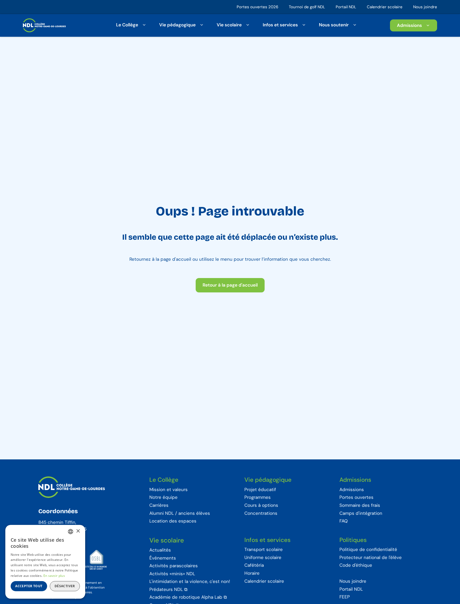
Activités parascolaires (173, 566)
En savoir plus (54, 575)
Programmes (257, 497)
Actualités (160, 550)
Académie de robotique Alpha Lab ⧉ (188, 597)
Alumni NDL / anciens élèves (179, 513)
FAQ (343, 521)
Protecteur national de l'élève (370, 557)
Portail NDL (346, 7)
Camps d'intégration (360, 513)
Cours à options (261, 505)
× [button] (78, 531)
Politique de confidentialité (368, 549)
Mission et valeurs (168, 489)
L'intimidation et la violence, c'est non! (189, 581)
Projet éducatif (260, 489)
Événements (162, 558)
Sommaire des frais (359, 505)
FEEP (344, 597)
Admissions (409, 25)
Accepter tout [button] (28, 586)
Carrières (159, 505)
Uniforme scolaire (262, 557)
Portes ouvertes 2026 (257, 7)
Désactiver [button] (65, 586)
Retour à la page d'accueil (230, 285)
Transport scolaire (263, 549)
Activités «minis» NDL (172, 574)
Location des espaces (172, 521)
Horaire (252, 573)
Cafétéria (254, 565)
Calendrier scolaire (384, 7)
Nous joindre (425, 7)
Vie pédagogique (177, 24)
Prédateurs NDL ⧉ (168, 589)
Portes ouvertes (356, 497)
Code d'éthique (355, 565)
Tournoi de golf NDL (307, 7)
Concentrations (260, 513)
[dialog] (45, 562)
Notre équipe (163, 497)
